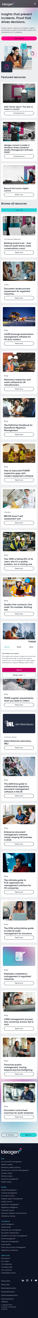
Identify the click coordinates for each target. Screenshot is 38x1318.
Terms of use (5, 1284)
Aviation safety (6, 1173)
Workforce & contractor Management (15, 1170)
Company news (6, 1267)
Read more (19, 252)
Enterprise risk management (11, 1230)
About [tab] (31, 647)
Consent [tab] (6, 647)
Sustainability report (8, 1273)
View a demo (19, 38)
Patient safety (6, 1182)
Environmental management (11, 1162)
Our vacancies (6, 1270)
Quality (3, 1187)
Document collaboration (10, 1233)
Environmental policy (8, 1291)
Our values (5, 1261)
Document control (7, 1196)
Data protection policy (8, 1288)
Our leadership (6, 1264)
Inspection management (10, 1204)
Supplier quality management (12, 1199)
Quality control (6, 1202)
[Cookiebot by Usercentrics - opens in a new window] (28, 642)
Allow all (19, 670)
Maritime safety (6, 1176)
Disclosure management (10, 1241)
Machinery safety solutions (11, 1167)
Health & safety (6, 1164)
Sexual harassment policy (9, 1295)
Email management (8, 1239)
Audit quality (6, 1244)
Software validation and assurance (14, 1213)
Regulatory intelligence (9, 1207)
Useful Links (5, 1255)
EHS (2, 1159)
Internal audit (6, 1227)
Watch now (19, 195)
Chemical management (9, 1179)
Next (27, 1135)
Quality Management (9, 1190)
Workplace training (8, 1216)
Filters (18, 210)
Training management (9, 1193)
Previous (11, 1135)
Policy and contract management (13, 1247)
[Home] (8, 4)
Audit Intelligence (7, 1224)
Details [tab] (19, 647)
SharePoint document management (14, 1236)
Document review (7, 1210)
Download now (19, 113)
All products (5, 1258)
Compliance (5, 1221)
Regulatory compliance (9, 1250)
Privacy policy (5, 1281)
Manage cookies (18, 675)
